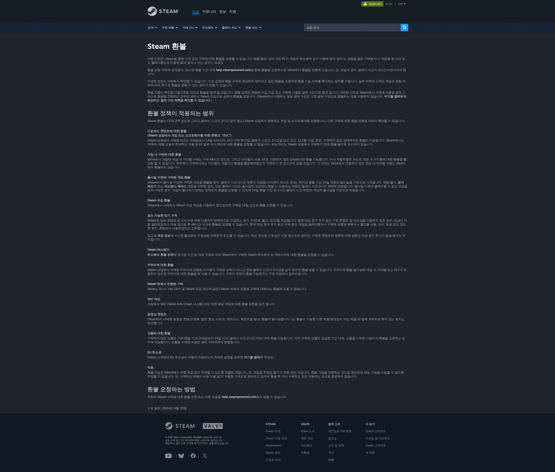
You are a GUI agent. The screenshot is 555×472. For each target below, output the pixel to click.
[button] (153, 27)
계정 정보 (163, 235)
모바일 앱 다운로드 (378, 438)
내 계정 (370, 452)
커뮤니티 (209, 11)
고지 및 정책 (336, 445)
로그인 (389, 3)
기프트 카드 (273, 459)
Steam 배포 (273, 452)
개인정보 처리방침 (340, 431)
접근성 (332, 438)
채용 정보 (307, 438)
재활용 (305, 452)
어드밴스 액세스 (175, 186)
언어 (400, 3)
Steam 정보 (273, 431)
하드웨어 (306, 445)
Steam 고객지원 (376, 445)
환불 (331, 459)
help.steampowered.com (233, 70)
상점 (195, 11)
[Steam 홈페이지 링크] (163, 15)
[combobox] (352, 27)
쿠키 (331, 452)
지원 (232, 11)
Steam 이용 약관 (276, 438)
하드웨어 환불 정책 (160, 254)
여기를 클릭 (252, 357)
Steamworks (273, 445)
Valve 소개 (307, 431)
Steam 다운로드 (376, 431)
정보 (222, 11)
